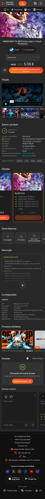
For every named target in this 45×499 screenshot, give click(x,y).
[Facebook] (25, 471)
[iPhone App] (14, 479)
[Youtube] (31, 471)
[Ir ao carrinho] (35, 3)
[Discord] (7, 471)
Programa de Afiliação (22, 443)
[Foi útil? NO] (33, 425)
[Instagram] (19, 471)
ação (33, 161)
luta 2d (19, 161)
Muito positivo (27, 153)
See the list (26, 136)
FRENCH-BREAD (28, 144)
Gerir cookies (22, 487)
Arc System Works (28, 146)
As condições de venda (22, 436)
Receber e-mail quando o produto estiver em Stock (26, 70)
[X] (13, 471)
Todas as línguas (37, 358)
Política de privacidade (22, 439)
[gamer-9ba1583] (6, 396)
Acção (24, 151)
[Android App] (31, 479)
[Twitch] (37, 471)
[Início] (8, 3)
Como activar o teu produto (31, 141)
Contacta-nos (22, 446)
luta (26, 161)
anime (40, 161)
